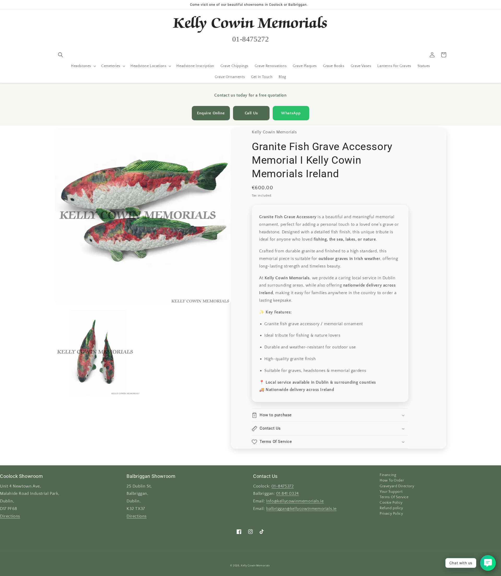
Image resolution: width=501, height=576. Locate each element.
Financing (388, 475)
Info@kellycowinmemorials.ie (295, 501)
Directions (10, 516)
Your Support (391, 492)
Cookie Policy (391, 503)
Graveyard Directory (397, 486)
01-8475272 (282, 486)
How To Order (392, 480)
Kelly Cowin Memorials (255, 565)
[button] (60, 55)
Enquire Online (211, 113)
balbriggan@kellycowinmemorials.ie (301, 508)
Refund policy (391, 508)
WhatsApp (291, 113)
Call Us (251, 113)
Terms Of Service (394, 497)
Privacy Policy (391, 514)
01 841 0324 (287, 493)
